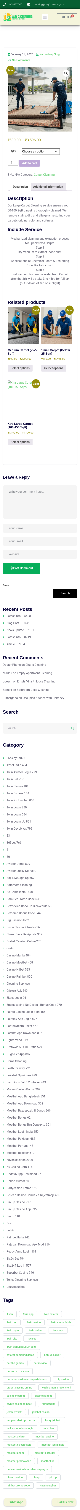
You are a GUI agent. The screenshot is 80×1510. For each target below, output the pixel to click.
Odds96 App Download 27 (24, 1174)
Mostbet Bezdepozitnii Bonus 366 (29, 1110)
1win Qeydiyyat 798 (19, 828)
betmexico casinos (18, 1371)
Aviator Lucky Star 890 (21, 871)
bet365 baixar (52, 1354)
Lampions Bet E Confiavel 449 (26, 1082)
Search (7, 585)
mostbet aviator (16, 1436)
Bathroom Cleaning (19, 885)
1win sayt (58, 1330)
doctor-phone (12, 665)
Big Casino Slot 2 (18, 920)
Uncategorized (16, 1287)
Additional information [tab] (48, 186)
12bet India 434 (17, 765)
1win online (35, 1330)
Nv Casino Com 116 (20, 1167)
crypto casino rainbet (19, 1403)
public (11, 1230)
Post (9, 1223)
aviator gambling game (20, 1354)
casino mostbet (16, 1395)
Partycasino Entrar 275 (21, 1188)
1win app (28, 1314)
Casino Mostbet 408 (20, 962)
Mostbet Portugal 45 (20, 1146)
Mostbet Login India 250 (23, 1131)
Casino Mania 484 (19, 955)
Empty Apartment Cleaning (34, 673)
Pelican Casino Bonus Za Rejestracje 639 (33, 1195)
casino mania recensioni (56, 1387)
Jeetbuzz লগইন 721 (19, 1068)
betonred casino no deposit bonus (27, 1379)
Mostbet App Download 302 (25, 1103)
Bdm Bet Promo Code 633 (23, 899)
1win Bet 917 (15, 779)
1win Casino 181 (17, 786)
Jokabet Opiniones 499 (22, 1075)
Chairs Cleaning (35, 665)
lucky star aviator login (20, 1428)
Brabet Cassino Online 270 (24, 941)
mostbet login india (52, 1444)
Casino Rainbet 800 (19, 976)
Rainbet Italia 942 (18, 1237)
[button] (45, 17)
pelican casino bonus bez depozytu (27, 1469)
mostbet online (16, 1452)
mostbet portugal (45, 1452)
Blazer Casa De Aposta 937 (24, 934)
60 (8, 857)
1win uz (31, 1338)
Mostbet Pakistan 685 (21, 1138)
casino (11, 948)
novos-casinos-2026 (20, 1160)
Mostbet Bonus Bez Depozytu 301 (29, 1124)
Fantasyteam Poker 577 (22, 1026)
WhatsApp (16, 1502)
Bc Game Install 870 (20, 892)
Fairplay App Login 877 (22, 1019)
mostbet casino (45, 1436)
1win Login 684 (17, 814)
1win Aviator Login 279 (22, 772)
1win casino (34, 1322)
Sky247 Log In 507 (19, 1265)
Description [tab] (20, 186)
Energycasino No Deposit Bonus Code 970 (34, 1005)
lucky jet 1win (53, 1420)
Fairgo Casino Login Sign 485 (26, 1012)
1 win (10, 1314)
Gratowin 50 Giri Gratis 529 (24, 1047)
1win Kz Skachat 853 (20, 800)
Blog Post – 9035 (18, 623)
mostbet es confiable (19, 1444)
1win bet (12, 1322)
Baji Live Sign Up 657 (20, 878)
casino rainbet (43, 1395)
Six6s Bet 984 (16, 1258)
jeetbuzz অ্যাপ (14, 1412)
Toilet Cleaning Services (22, 1279)
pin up (53, 1477)
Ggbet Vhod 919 (17, 1040)
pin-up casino (15, 1477)
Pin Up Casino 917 (19, 1202)
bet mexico (40, 1363)
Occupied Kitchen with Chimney (43, 698)
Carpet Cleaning (44, 174)
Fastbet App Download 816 (24, 1033)
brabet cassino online (19, 1387)
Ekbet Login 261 (17, 997)
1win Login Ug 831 (19, 821)
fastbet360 (48, 1403)
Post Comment (23, 568)
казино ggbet (48, 1485)
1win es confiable (61, 1322)
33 (8, 835)
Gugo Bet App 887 (18, 1054)
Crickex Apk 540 (17, 990)
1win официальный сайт (21, 1346)
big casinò (63, 1379)
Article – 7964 (16, 644)
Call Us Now (65, 1502)
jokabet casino (40, 1412)
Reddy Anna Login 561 (21, 1251)
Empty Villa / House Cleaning (36, 681)
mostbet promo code (19, 1461)
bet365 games (15, 1363)
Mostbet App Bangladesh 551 (26, 1096)
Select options (20, 368)
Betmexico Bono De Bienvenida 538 (30, 906)
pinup (36, 1477)
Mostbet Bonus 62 (19, 1117)
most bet (49, 1428)
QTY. (14, 151)
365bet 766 (14, 842)
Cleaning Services (18, 983)
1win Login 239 (17, 807)
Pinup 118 (13, 1216)
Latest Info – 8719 (19, 637)
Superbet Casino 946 (20, 1272)
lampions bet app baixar (21, 1420)
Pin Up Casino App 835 (22, 1209)
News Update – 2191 (20, 630)
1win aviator (51, 1314)
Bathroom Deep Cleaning (33, 690)
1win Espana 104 (18, 793)
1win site (12, 1338)
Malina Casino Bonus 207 (23, 1089)
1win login (13, 1330)
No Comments (20, 60)
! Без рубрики (16, 758)
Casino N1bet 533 (18, 969)
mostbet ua (48, 1461)
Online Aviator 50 (18, 1181)
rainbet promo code (18, 1485)
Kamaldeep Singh (50, 54)
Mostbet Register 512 (20, 1153)
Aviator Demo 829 (18, 864)
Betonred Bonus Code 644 (24, 913)
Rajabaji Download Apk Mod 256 (28, 1244)
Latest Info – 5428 (19, 616)
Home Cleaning (17, 1061)
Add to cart (29, 163)
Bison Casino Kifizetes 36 (23, 927)
